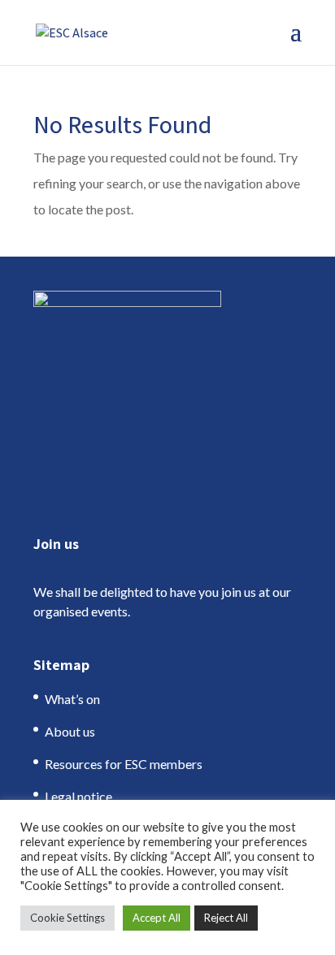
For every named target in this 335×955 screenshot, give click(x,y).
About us (70, 731)
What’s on (72, 699)
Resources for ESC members (123, 763)
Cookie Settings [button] (67, 917)
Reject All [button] (226, 917)
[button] (296, 42)
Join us (56, 543)
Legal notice (78, 796)
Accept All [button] (157, 917)
